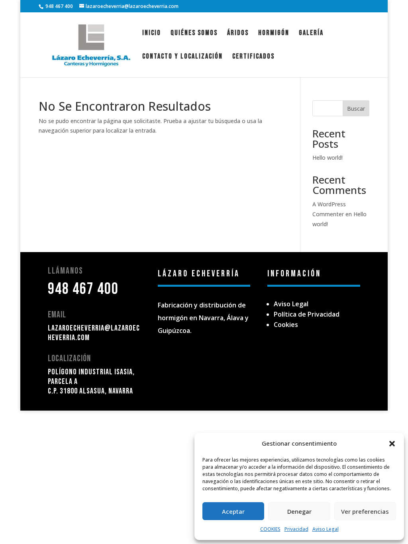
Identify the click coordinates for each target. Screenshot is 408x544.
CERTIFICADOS (253, 57)
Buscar (356, 108)
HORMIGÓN (273, 33)
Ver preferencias (365, 511)
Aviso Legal (325, 529)
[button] (392, 444)
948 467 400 (83, 289)
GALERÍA (311, 33)
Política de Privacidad (306, 314)
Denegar (299, 511)
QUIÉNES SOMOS (194, 33)
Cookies (286, 324)
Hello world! (327, 157)
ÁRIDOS (238, 33)
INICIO (151, 33)
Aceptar (233, 511)
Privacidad (296, 529)
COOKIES (270, 529)
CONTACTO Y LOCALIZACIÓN (182, 57)
